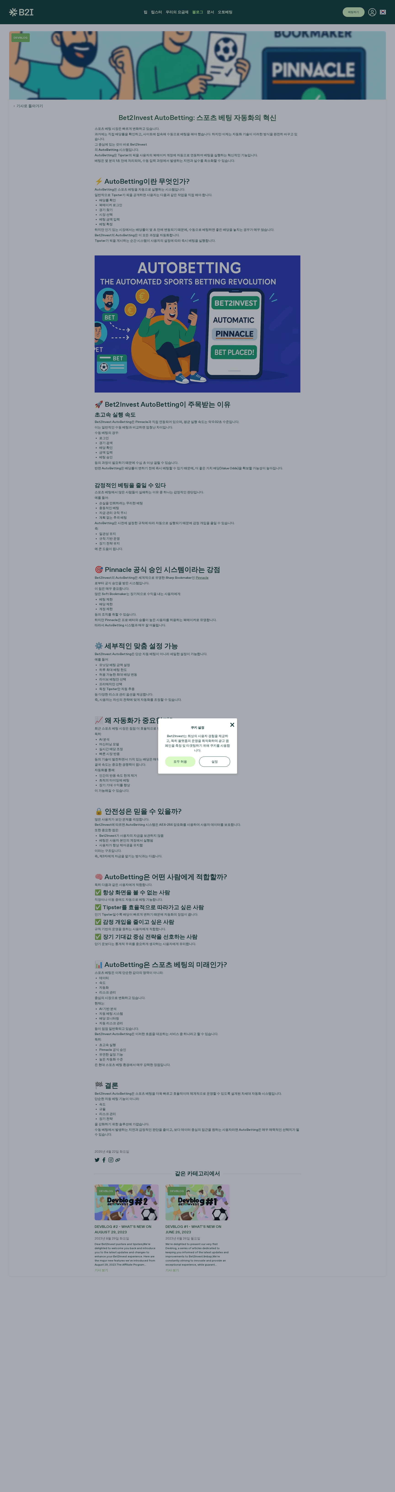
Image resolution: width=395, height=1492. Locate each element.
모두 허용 (180, 762)
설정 (214, 762)
